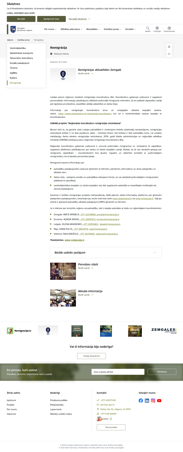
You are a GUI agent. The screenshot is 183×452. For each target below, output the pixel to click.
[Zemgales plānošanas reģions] (21, 29)
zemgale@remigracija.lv (108, 214)
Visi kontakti (111, 427)
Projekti (10, 404)
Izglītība (13, 73)
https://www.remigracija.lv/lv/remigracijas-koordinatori (84, 113)
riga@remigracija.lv (98, 229)
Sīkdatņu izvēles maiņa (61, 414)
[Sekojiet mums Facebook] (141, 400)
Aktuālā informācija (90, 291)
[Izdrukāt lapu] (169, 46)
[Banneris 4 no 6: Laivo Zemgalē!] (106, 330)
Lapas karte (55, 409)
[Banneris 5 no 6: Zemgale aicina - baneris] (135, 330)
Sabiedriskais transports (21, 53)
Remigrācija (15, 82)
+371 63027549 (108, 400)
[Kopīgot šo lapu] (169, 53)
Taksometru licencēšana (21, 58)
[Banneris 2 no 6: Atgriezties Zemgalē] (48, 330)
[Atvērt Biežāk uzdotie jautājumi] (154, 252)
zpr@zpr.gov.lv (107, 404)
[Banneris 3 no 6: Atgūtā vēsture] (77, 330)
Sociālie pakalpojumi (19, 63)
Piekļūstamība (56, 404)
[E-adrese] (102, 419)
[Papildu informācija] (111, 419)
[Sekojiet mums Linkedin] (147, 401)
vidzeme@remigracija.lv (107, 233)
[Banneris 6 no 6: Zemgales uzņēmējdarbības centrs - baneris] (164, 330)
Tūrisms (13, 68)
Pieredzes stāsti (88, 264)
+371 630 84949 (108, 413)
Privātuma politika (58, 400)
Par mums (12, 409)
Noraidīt (21, 19)
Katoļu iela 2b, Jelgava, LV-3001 (115, 409)
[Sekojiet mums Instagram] (153, 401)
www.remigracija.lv (74, 240)
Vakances (11, 414)
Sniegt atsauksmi (91, 356)
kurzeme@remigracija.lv (108, 219)
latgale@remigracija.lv (110, 224)
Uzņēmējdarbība (18, 48)
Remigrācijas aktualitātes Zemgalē (99, 70)
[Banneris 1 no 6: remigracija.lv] (19, 330)
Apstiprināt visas (51, 19)
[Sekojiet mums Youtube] (159, 400)
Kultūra (13, 77)
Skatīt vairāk (84, 73)
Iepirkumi (11, 400)
